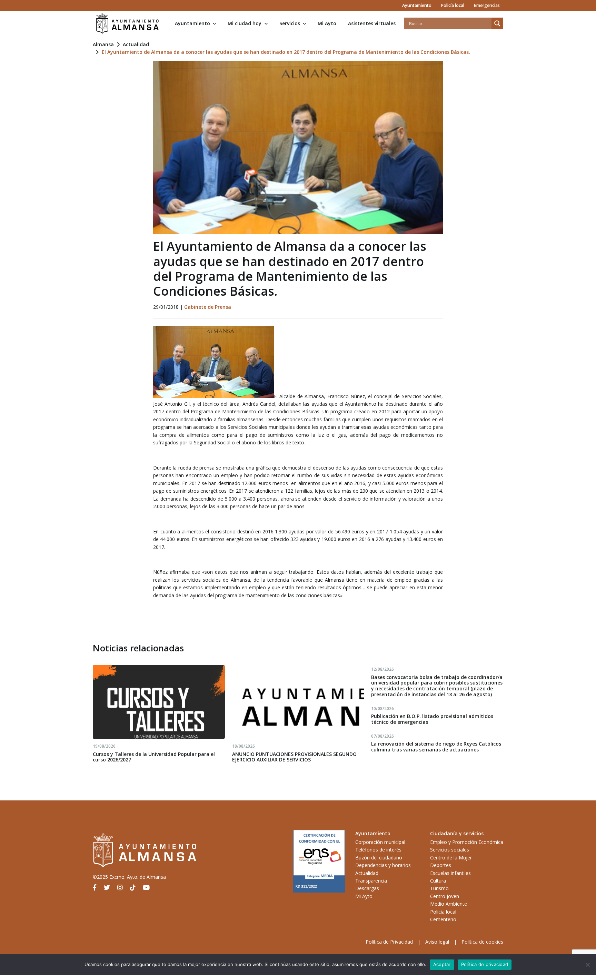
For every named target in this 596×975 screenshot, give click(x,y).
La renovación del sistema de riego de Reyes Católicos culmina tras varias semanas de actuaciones (436, 746)
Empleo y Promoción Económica (466, 842)
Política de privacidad (484, 964)
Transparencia (371, 880)
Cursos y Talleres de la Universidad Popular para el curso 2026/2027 (154, 757)
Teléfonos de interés (378, 849)
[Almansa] (127, 23)
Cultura (438, 880)
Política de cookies (482, 941)
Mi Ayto (327, 23)
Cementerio (443, 919)
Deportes (440, 865)
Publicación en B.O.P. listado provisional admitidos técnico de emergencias (432, 719)
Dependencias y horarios (383, 865)
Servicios (289, 23)
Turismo (439, 888)
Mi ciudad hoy (244, 23)
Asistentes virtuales (372, 23)
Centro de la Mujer (451, 857)
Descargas (367, 888)
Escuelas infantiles (450, 873)
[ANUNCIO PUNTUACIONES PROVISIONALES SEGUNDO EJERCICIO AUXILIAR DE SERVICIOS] (298, 702)
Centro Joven (444, 896)
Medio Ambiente (448, 903)
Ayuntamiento (416, 5)
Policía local (452, 5)
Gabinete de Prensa (207, 307)
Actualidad (136, 44)
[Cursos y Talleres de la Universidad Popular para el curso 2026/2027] (159, 702)
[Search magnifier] (497, 23)
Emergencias (487, 5)
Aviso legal (437, 941)
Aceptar (442, 964)
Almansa (103, 44)
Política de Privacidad (389, 941)
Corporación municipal (380, 842)
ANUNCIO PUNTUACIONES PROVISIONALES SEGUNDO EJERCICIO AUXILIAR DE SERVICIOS (294, 757)
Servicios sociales (449, 849)
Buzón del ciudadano (378, 857)
